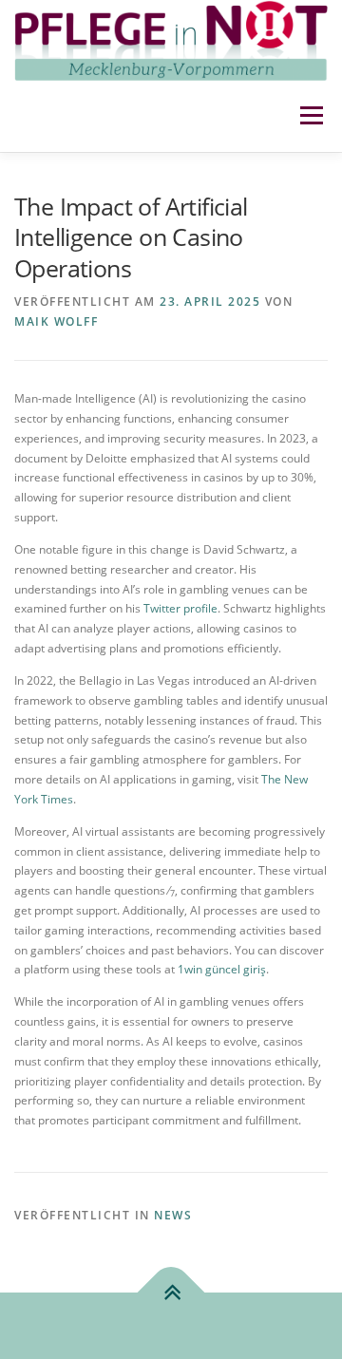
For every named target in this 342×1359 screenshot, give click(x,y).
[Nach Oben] (171, 1292)
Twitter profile (180, 608)
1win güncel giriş (222, 969)
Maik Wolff (56, 321)
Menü (309, 116)
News (173, 1215)
